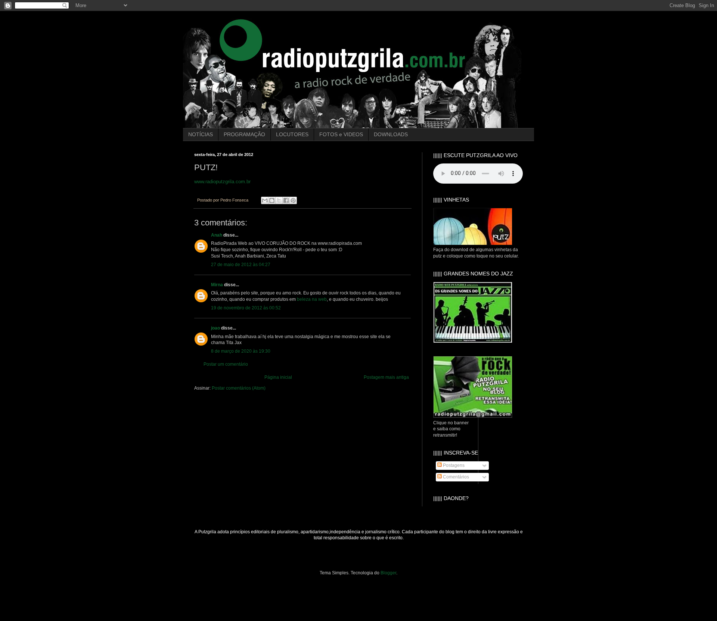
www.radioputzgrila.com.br (222, 181)
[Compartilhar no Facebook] (286, 200)
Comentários (455, 477)
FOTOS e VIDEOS (341, 134)
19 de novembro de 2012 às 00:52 (246, 307)
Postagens (453, 465)
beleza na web (312, 299)
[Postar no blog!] (272, 200)
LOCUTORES (292, 134)
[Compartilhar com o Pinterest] (293, 200)
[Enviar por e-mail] (265, 200)
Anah (216, 235)
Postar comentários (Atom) (239, 388)
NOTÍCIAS (200, 134)
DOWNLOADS (391, 134)
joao (215, 328)
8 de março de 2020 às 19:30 (240, 351)
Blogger (388, 572)
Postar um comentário (226, 364)
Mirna (217, 284)
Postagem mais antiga (386, 377)
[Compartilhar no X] (279, 200)
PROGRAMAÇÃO (244, 134)
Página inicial (278, 377)
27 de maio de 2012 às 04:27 (240, 264)
